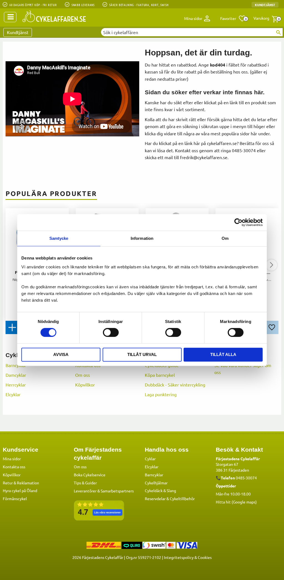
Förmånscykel (15, 498)
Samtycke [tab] (59, 238)
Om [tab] (225, 238)
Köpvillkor (85, 384)
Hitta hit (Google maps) (236, 501)
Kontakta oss (14, 466)
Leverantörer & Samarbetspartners (104, 490)
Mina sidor (12, 458)
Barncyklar (16, 365)
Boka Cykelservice (89, 474)
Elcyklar (13, 394)
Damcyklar (16, 375)
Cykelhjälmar (156, 482)
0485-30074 (246, 477)
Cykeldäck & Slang (160, 490)
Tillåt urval (142, 354)
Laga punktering (161, 394)
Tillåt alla (223, 354)
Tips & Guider (85, 482)
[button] (233, 18)
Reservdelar (155, 498)
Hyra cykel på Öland (20, 490)
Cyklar (150, 458)
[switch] (111, 332)
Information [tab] (142, 238)
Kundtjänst (265, 4)
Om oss (82, 375)
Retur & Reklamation (21, 482)
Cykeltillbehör (182, 498)
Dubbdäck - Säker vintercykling (175, 384)
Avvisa (61, 354)
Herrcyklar (16, 384)
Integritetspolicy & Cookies (188, 557)
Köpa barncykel (160, 375)
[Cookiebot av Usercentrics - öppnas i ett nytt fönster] (238, 222)
